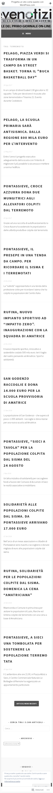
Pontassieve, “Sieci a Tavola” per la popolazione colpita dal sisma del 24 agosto (24, 453)
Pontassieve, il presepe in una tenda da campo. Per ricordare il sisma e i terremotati (25, 261)
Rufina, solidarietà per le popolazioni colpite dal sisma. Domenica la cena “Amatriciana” (23, 583)
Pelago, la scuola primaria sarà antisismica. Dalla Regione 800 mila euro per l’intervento (26, 131)
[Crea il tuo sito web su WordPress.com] (26, 3)
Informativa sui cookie (12, 781)
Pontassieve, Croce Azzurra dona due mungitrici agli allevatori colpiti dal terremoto (23, 198)
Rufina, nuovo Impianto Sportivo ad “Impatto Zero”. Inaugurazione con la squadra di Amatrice (26, 324)
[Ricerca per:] (26, 728)
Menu (28, 33)
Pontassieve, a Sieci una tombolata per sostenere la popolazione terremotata (25, 649)
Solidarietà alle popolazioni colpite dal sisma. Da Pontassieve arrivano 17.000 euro (26, 516)
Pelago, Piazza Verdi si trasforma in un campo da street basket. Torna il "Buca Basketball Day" (26, 65)
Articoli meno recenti (26, 703)
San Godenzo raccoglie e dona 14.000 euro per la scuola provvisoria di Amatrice (23, 390)
